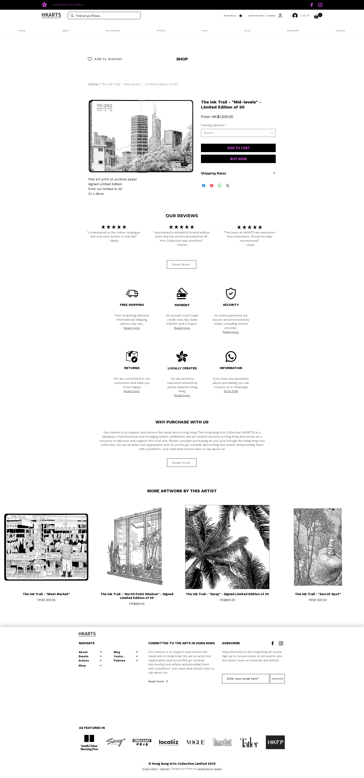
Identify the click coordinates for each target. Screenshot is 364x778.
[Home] (312, 5)
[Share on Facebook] (203, 185)
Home (93, 84)
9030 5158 (231, 391)
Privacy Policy (150, 768)
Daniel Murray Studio (209, 768)
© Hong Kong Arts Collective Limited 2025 (182, 764)
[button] (318, 16)
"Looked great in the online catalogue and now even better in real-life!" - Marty (113, 236)
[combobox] (238, 133)
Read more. (132, 327)
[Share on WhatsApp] (219, 185)
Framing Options (213, 125)
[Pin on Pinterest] (211, 185)
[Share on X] (227, 185)
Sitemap (164, 768)
